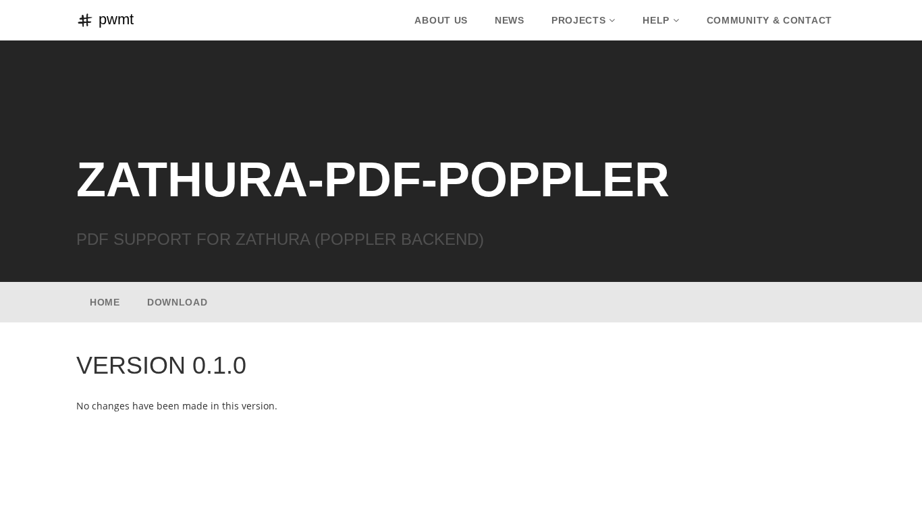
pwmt (114, 19)
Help (656, 20)
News (509, 20)
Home (105, 302)
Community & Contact (769, 20)
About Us (441, 20)
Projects (578, 20)
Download (177, 302)
